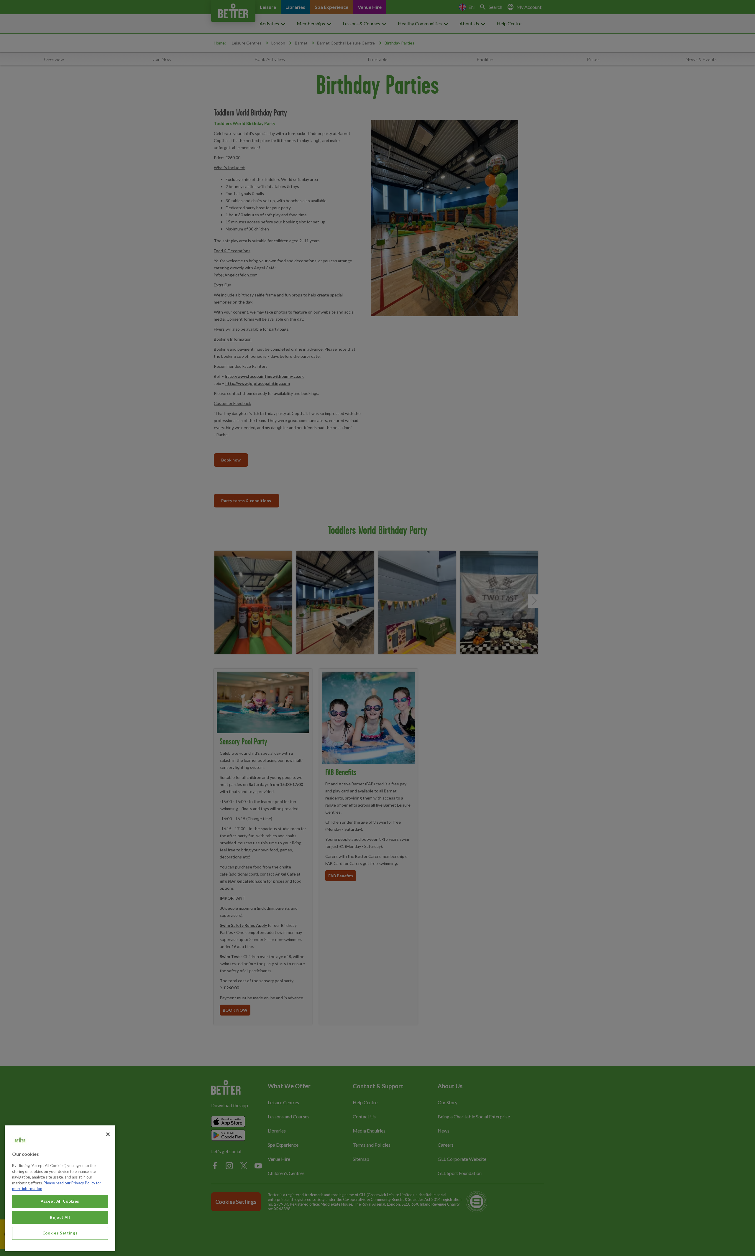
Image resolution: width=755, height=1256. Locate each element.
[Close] (107, 1134)
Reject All (60, 1217)
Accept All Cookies (60, 1201)
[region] (60, 1188)
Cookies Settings (60, 1233)
